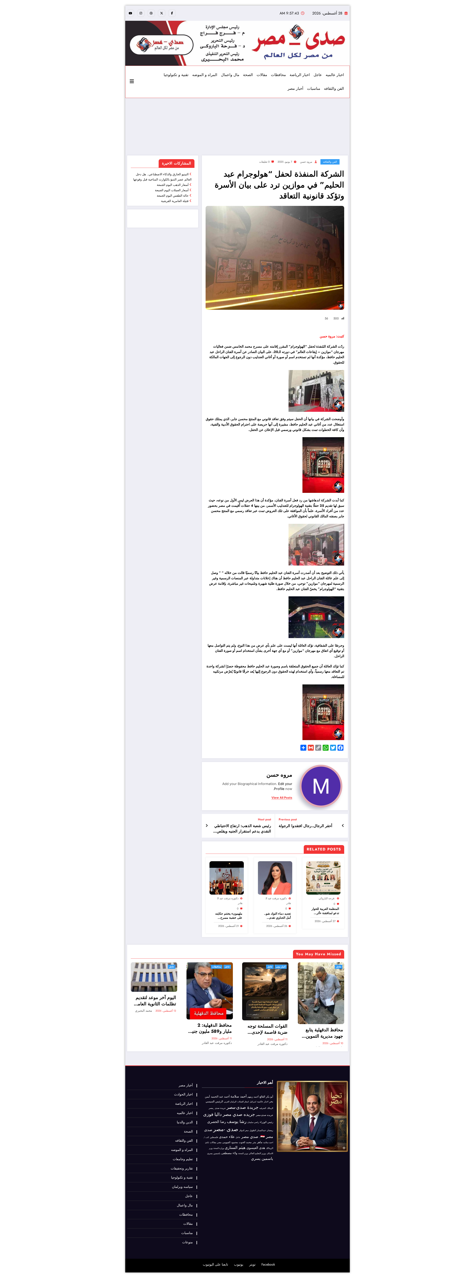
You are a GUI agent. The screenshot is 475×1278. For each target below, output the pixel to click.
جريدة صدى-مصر (242, 1107)
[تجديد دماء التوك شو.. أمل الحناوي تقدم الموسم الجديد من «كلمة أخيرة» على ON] (275, 877)
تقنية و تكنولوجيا (176, 75)
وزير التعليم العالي (257, 1153)
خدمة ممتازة (185, 221)
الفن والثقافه (334, 88)
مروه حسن (306, 162)
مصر (219, 1142)
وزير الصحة (243, 1153)
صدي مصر (249, 1136)
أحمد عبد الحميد (220, 1097)
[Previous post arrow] (343, 826)
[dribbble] (151, 13)
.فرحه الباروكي (327, 898)
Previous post (288, 819)
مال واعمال (230, 75)
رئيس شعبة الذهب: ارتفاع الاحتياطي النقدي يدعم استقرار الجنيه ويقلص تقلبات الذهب (242, 828)
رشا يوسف (236, 1121)
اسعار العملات (243, 1101)
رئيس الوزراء (266, 1122)
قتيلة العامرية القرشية (175, 201)
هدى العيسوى (255, 1147)
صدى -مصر (225, 1129)
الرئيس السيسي (214, 1101)
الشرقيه (262, 1108)
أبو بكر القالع (266, 1096)
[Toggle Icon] (132, 82)
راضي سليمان (253, 1122)
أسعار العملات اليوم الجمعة (172, 190)
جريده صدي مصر (239, 1114)
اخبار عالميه (335, 75)
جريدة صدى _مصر (217, 1108)
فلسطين (214, 1137)
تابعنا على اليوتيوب (215, 1264)
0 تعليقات (264, 162)
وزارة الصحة (218, 1148)
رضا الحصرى (216, 1121)
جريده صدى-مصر (264, 1115)
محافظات (278, 75)
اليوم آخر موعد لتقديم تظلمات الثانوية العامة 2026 (155, 1000)
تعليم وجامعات (183, 1159)
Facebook (268, 1264)
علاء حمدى (227, 1136)
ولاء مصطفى (229, 1153)
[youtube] (130, 13)
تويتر (252, 1264)
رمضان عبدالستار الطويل (261, 1130)
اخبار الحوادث (183, 1094)
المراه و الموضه (204, 75)
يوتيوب (238, 1264)
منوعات (187, 1242)
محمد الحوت (245, 1142)
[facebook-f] (172, 13)
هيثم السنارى (235, 1147)
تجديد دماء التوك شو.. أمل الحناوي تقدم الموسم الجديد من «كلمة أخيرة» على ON (276, 916)
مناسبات (313, 88)
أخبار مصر (295, 88)
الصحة (248, 75)
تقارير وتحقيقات (182, 1168)
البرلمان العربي (230, 1101)
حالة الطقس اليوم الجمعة (173, 195)
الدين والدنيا (185, 1122)
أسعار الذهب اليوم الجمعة (173, 185)
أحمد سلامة (238, 1096)
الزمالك (270, 1108)
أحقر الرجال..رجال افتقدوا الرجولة (305, 826)
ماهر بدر (257, 1142)
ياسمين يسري (262, 1158)
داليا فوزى (212, 1114)
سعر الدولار (244, 1130)
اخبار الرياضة (300, 75)
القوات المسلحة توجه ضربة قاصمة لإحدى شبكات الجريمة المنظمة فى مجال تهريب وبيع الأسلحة (267, 1029)
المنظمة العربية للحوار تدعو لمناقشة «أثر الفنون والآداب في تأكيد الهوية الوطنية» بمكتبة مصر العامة (325, 911)
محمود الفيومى (230, 1142)
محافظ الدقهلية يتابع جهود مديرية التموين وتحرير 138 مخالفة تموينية (324, 1033)
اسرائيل (253, 1101)
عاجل (318, 75)
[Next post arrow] (207, 826)
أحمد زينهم (253, 1096)
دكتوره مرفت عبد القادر (217, 1043)
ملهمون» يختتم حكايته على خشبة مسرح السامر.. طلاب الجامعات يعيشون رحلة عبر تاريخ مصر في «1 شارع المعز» (228, 916)
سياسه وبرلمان (182, 1186)
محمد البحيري (143, 1010)
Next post (264, 819)
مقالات (262, 75)
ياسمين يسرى (213, 1153)
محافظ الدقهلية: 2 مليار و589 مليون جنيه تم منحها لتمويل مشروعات (211, 1028)
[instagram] (141, 13)
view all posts (281, 797)
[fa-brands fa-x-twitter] (161, 13)
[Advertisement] (237, 126)
